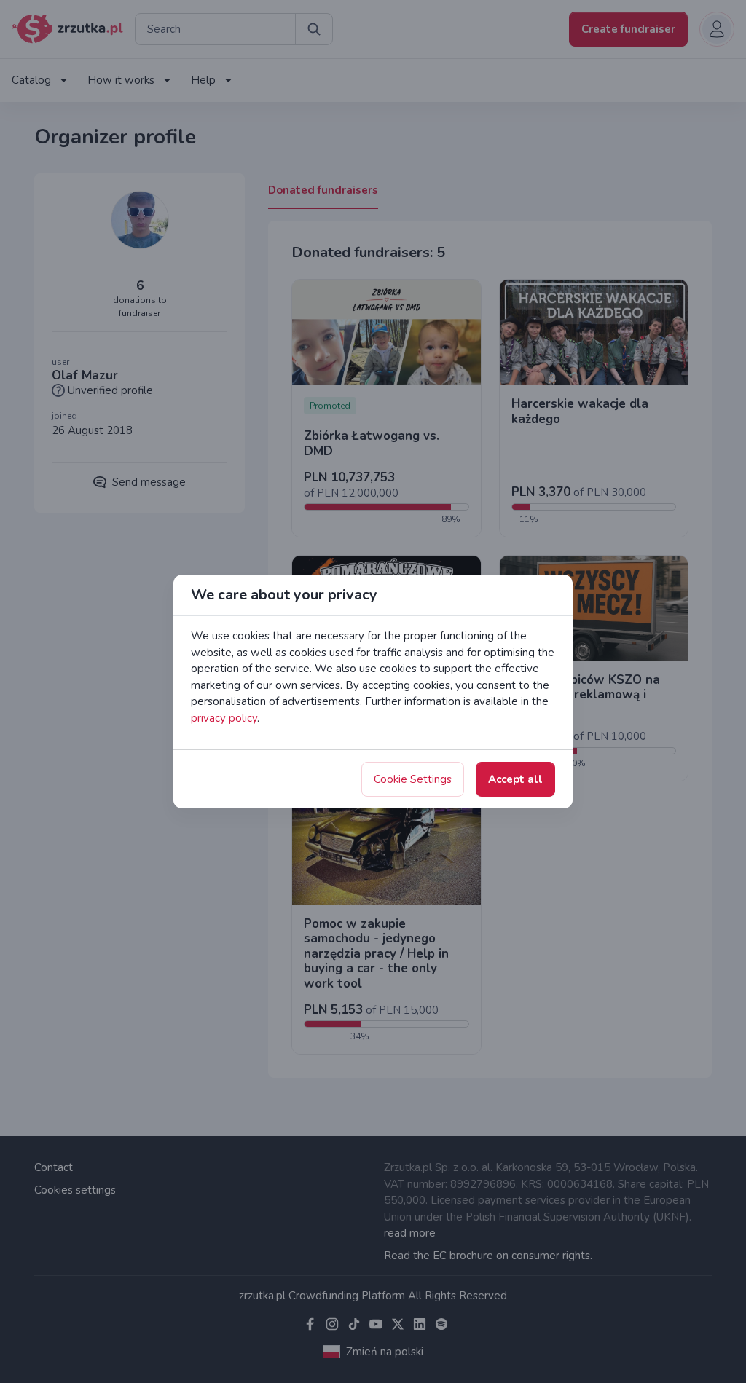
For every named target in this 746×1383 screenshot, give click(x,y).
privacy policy (224, 718)
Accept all (515, 779)
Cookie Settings (413, 779)
